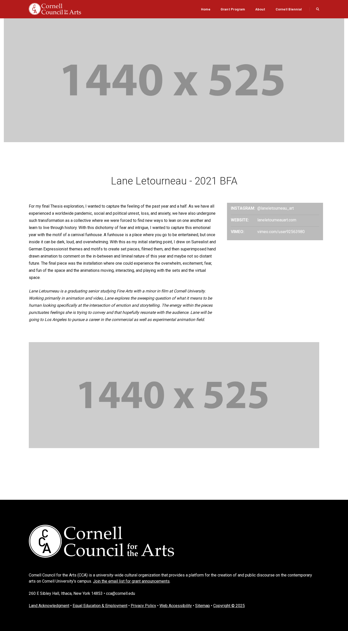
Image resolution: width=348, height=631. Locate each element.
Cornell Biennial (289, 9)
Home (205, 9)
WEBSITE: (240, 220)
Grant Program (233, 9)
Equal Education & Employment (100, 605)
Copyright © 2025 (229, 605)
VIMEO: (237, 231)
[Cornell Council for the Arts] (55, 8)
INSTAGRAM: (243, 208)
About (260, 9)
